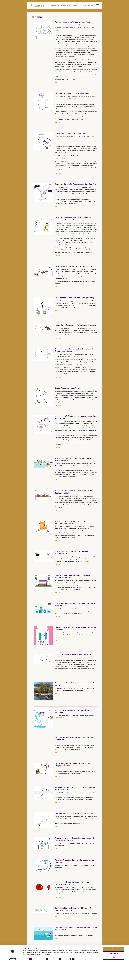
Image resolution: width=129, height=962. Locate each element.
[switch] (46, 959)
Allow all (113, 949)
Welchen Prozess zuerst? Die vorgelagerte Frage (72, 22)
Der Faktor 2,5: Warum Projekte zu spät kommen (72, 94)
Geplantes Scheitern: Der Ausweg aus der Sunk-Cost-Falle (75, 184)
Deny (113, 957)
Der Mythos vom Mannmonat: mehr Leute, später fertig (74, 298)
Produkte (74, 5)
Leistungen (53, 5)
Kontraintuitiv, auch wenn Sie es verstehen (70, 133)
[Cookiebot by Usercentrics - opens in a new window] (12, 959)
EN (97, 5)
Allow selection (114, 953)
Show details (80, 959)
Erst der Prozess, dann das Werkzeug (68, 388)
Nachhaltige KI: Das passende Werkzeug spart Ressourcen (76, 325)
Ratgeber (83, 5)
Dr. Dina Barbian (90, 328)
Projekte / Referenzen (64, 5)
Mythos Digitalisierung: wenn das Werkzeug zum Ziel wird (75, 266)
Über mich (90, 5)
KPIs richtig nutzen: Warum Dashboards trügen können (74, 813)
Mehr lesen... (58, 82)
